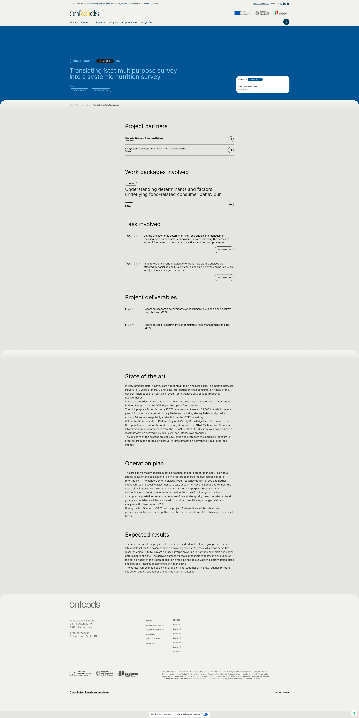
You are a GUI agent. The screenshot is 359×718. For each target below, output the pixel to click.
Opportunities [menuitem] (129, 22)
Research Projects (155, 625)
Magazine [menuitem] (146, 22)
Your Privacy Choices (188, 714)
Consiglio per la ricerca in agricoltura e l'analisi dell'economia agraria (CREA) (156, 149)
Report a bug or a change (97, 692)
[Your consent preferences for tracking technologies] (354, 713)
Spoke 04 (177, 638)
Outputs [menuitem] (113, 22)
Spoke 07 (177, 651)
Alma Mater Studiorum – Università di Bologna (144, 138)
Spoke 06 (177, 647)
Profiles (150, 643)
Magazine (150, 634)
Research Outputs (155, 630)
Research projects (84, 105)
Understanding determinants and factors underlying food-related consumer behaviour (173, 191)
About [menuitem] (73, 22)
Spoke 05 (177, 642)
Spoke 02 (177, 629)
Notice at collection (161, 714)
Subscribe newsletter (261, 4)
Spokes (84, 22)
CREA (128, 206)
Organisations (153, 639)
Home (72, 105)
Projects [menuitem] (100, 22)
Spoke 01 (176, 624)
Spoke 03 (177, 633)
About (149, 621)
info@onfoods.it (79, 632)
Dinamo (285, 692)
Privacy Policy (76, 692)
